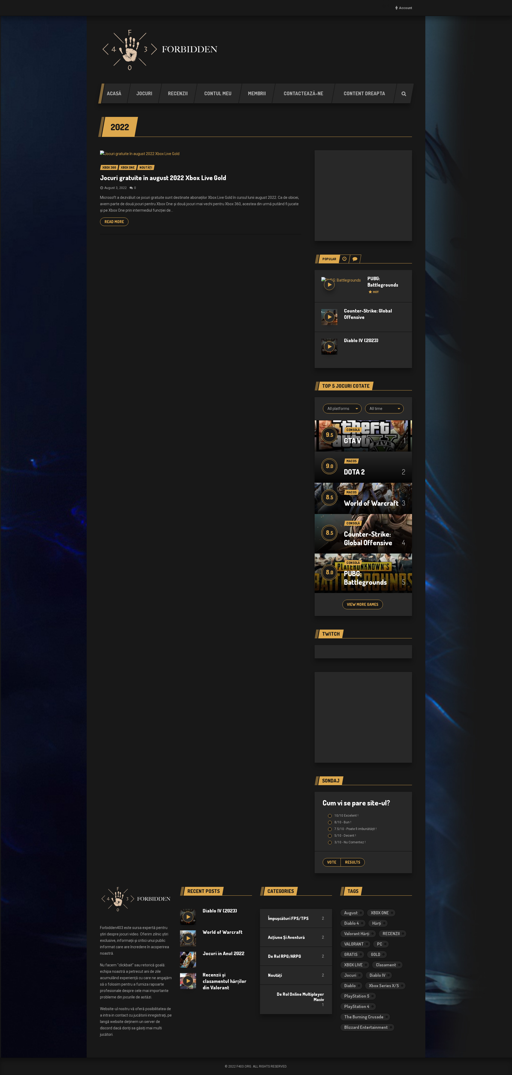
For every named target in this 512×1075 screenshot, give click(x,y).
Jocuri (350, 975)
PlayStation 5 (356, 996)
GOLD (375, 954)
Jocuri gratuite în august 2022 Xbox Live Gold (163, 177)
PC (379, 944)
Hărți (376, 923)
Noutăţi (275, 975)
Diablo (350, 985)
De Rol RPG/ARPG (284, 956)
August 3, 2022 (115, 188)
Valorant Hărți (356, 933)
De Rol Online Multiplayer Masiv (300, 996)
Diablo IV (377, 975)
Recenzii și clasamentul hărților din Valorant (224, 981)
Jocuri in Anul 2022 (223, 953)
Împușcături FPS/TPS (288, 918)
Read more (114, 221)
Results (352, 862)
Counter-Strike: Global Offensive (368, 538)
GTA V (352, 440)
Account (405, 8)
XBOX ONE (380, 912)
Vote (331, 862)
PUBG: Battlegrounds (382, 284)
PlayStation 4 (356, 1006)
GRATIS (351, 954)
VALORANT (354, 944)
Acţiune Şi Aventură (286, 937)
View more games (362, 604)
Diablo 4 (351, 923)
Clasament (386, 964)
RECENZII (391, 933)
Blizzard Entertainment (366, 1027)
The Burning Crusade (363, 1016)
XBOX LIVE (353, 964)
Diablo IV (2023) (361, 340)
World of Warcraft (371, 503)
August (351, 912)
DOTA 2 (354, 471)
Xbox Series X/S (384, 985)
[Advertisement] (363, 195)
